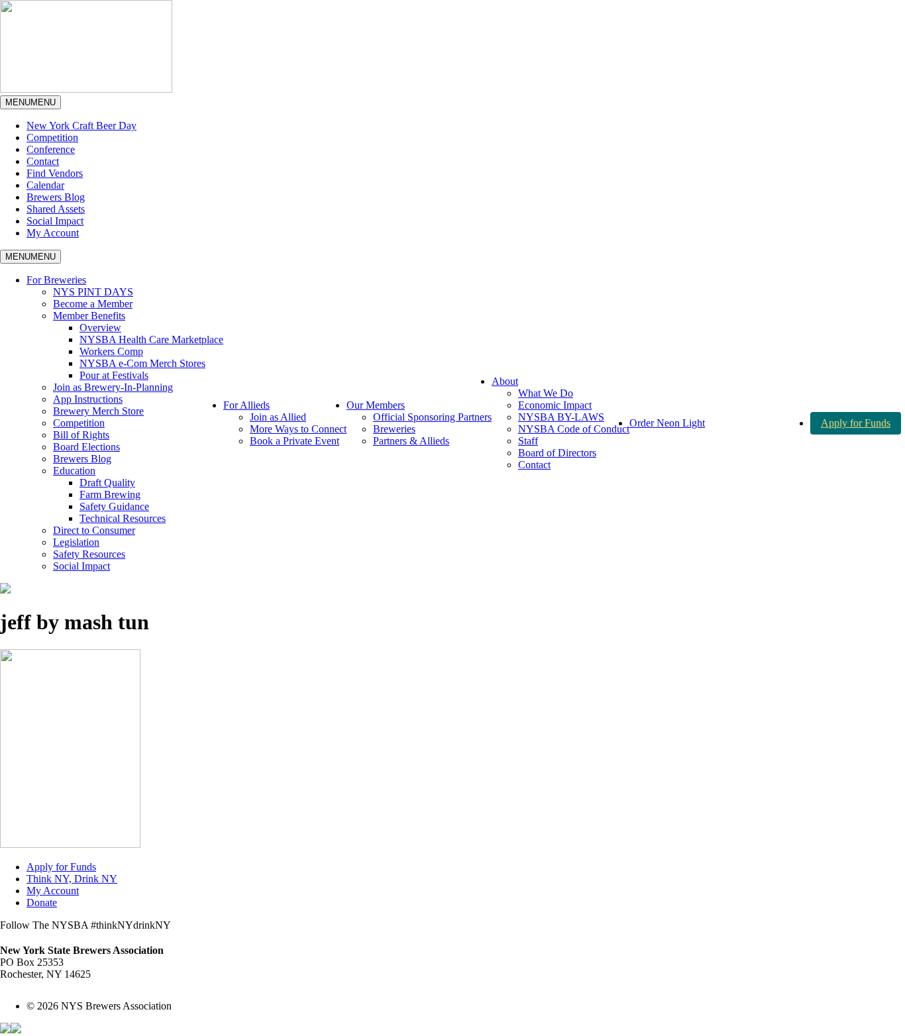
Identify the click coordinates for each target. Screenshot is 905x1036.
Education (74, 470)
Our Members (375, 405)
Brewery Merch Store (98, 411)
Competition (52, 137)
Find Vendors (55, 173)
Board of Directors (557, 452)
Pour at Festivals (114, 375)
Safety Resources (89, 554)
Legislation (76, 542)
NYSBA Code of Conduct (573, 429)
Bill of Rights (81, 434)
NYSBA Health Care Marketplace (151, 339)
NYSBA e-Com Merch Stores (142, 363)
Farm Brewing (110, 494)
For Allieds (246, 405)
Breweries (394, 429)
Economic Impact (555, 405)
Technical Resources (123, 518)
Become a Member (93, 303)
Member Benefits (89, 315)
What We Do (545, 393)
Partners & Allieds (411, 440)
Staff (528, 440)
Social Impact (55, 221)
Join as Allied (278, 417)
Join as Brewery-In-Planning (113, 387)
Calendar (45, 185)
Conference (51, 149)
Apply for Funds (855, 423)
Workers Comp (111, 351)
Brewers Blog (56, 197)
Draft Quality (107, 482)
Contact (43, 161)
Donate (42, 902)
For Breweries (56, 279)
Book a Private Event (294, 440)
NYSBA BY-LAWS (561, 417)
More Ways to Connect (298, 429)
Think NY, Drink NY (72, 878)
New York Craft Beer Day (81, 125)
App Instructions (88, 399)
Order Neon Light (667, 423)
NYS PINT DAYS (93, 291)
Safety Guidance (114, 506)
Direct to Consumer (94, 530)
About (505, 381)
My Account (53, 232)
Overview (100, 327)
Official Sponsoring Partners (432, 417)
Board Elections (86, 446)
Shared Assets (56, 209)
